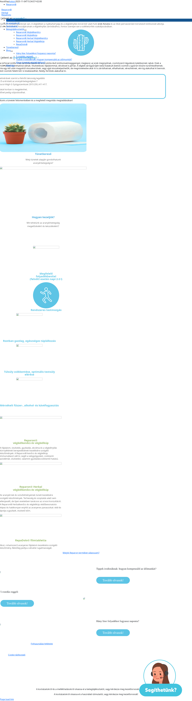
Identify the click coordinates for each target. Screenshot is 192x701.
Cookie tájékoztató (16, 655)
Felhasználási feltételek (42, 644)
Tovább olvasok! (113, 580)
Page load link (7, 699)
